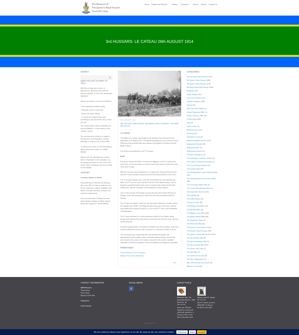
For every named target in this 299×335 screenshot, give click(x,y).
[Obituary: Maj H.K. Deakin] (201, 291)
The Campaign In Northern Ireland (199, 158)
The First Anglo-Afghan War (197, 185)
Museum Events (193, 130)
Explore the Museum (159, 4)
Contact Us (213, 4)
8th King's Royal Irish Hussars (198, 87)
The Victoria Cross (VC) (195, 256)
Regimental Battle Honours (157, 124)
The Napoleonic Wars (195, 220)
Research (185, 4)
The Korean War (193, 202)
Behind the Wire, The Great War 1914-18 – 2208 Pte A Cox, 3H (186, 300)
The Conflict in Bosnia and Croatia (199, 162)
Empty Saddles (192, 94)
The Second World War (195, 245)
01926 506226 (86, 306)
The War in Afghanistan (195, 259)
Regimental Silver (193, 148)
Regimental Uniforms (194, 151)
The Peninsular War (194, 224)
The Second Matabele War (196, 241)
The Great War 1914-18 (195, 192)
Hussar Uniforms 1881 (195, 116)
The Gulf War (192, 195)
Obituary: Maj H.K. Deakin (206, 297)
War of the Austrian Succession (198, 263)
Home (147, 4)
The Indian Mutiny (193, 199)
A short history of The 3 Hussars (132, 253)
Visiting (174, 4)
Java (188, 123)
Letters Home (192, 126)
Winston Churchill (193, 266)
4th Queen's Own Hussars (196, 80)
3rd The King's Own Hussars (132, 124)
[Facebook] (131, 288)
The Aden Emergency (195, 155)
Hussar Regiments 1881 (196, 112)
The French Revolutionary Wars (198, 188)
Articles (195, 4)
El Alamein (190, 91)
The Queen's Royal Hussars (197, 231)
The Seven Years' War (195, 248)
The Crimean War (193, 169)
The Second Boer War (195, 238)
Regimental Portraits (194, 144)
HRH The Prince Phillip (195, 108)
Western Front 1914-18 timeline (132, 256)
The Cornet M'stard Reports (197, 165)
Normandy (190, 133)
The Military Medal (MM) (196, 216)
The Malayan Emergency (196, 206)
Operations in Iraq (193, 137)
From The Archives (194, 98)
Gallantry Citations (193, 101)
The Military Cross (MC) (195, 213)
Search (203, 4)
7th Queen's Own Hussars (196, 84)
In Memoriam (192, 119)
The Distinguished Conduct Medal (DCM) (202, 172)
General (190, 105)
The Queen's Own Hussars (197, 227)
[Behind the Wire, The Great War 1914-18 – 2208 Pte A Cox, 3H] (181, 291)
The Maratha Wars (194, 209)
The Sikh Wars (192, 252)
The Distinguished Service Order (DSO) (201, 178)
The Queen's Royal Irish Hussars (199, 234)
